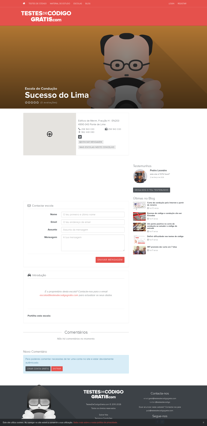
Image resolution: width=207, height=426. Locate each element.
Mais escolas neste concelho (97, 147)
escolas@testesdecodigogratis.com (59, 295)
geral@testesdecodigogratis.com (162, 398)
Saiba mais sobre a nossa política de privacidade (95, 422)
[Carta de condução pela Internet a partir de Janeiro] (139, 206)
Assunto (52, 229)
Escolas (78, 3)
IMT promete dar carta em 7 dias (162, 247)
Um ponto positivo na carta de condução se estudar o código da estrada (162, 226)
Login (171, 3)
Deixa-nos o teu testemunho (151, 190)
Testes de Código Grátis (46, 16)
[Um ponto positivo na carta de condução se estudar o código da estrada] (139, 227)
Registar (182, 3)
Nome (53, 214)
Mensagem (50, 237)
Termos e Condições (103, 418)
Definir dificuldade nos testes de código (165, 236)
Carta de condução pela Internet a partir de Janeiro (165, 204)
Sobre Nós (103, 415)
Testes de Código (38, 3)
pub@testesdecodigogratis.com (159, 410)
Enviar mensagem (92, 142)
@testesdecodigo (162, 402)
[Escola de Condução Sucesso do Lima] (80, 137)
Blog (87, 3)
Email (54, 222)
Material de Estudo (60, 3)
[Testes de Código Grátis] (24, 3)
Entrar (57, 369)
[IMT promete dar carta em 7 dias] (139, 250)
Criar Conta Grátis (38, 369)
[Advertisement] (134, 16)
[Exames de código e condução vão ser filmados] (139, 216)
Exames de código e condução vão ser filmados (164, 214)
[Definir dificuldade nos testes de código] (139, 239)
